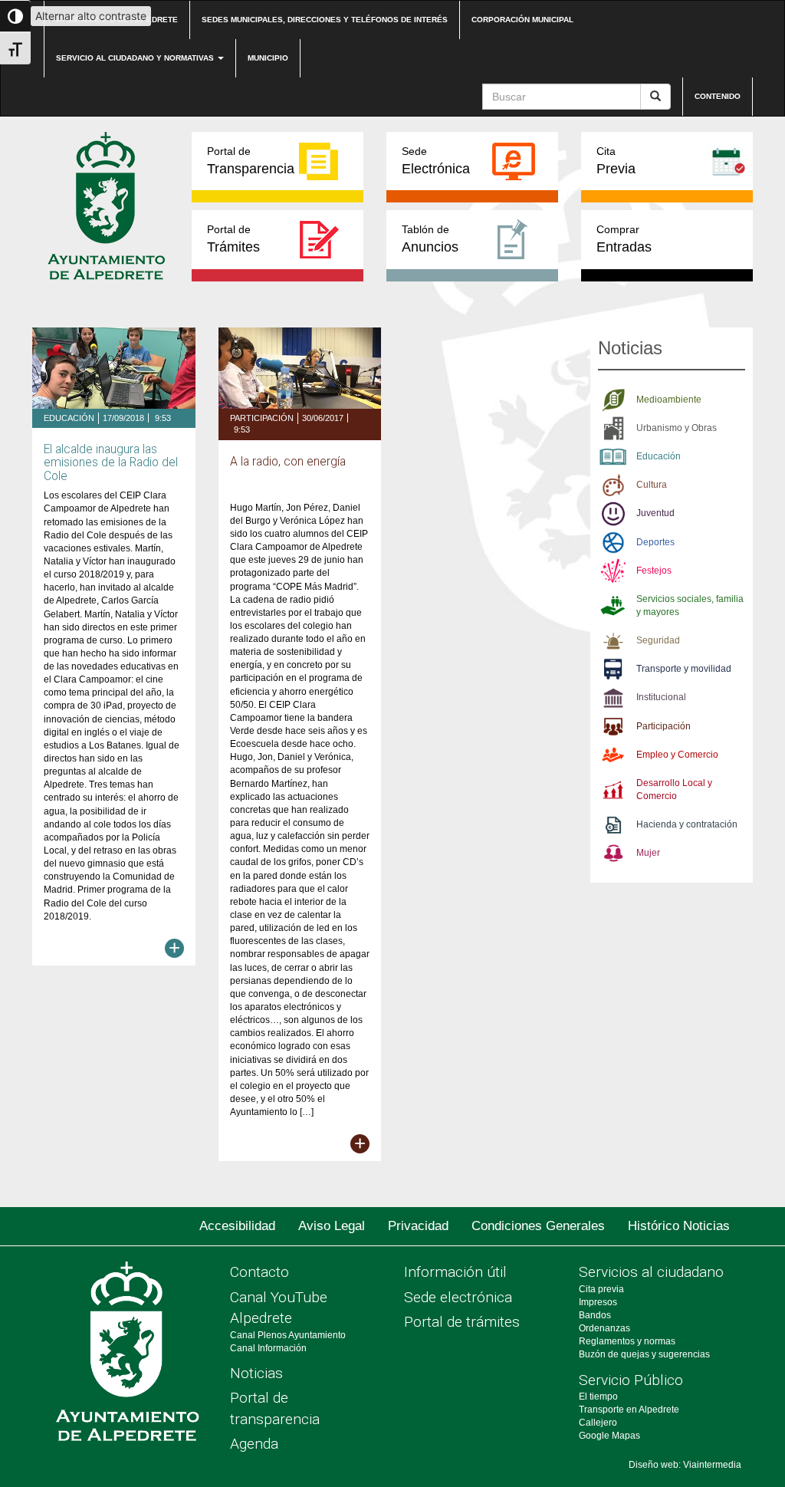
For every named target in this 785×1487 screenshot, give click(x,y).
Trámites (233, 239)
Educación (69, 418)
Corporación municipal (522, 19)
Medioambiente (668, 399)
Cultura (651, 484)
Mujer (648, 852)
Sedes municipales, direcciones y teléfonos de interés (325, 19)
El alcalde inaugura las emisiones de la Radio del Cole (111, 462)
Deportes (655, 542)
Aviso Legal (331, 1226)
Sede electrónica (458, 1297)
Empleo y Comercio (677, 754)
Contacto (259, 1272)
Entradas (624, 239)
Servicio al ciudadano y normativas (136, 58)
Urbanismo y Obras (676, 428)
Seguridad (658, 640)
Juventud (655, 513)
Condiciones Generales (538, 1226)
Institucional (661, 697)
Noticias (256, 1373)
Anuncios (430, 239)
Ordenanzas (604, 1328)
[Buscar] (655, 97)
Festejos (654, 570)
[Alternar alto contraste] (15, 16)
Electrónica (436, 160)
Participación (262, 418)
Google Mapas (609, 1435)
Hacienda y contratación (686, 824)
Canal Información (268, 1348)
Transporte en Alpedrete (629, 1409)
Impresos (598, 1302)
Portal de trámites (462, 1322)
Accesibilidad (237, 1226)
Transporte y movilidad (683, 668)
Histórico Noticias (679, 1226)
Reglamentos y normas (627, 1341)
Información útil (455, 1272)
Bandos (595, 1315)
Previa (616, 160)
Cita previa (601, 1289)
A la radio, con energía (288, 462)
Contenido (718, 96)
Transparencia (250, 160)
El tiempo (598, 1396)
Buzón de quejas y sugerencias (644, 1354)
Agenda (254, 1443)
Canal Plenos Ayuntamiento (288, 1335)
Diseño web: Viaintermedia (685, 1464)
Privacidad (418, 1226)
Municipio (268, 58)
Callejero (598, 1422)
